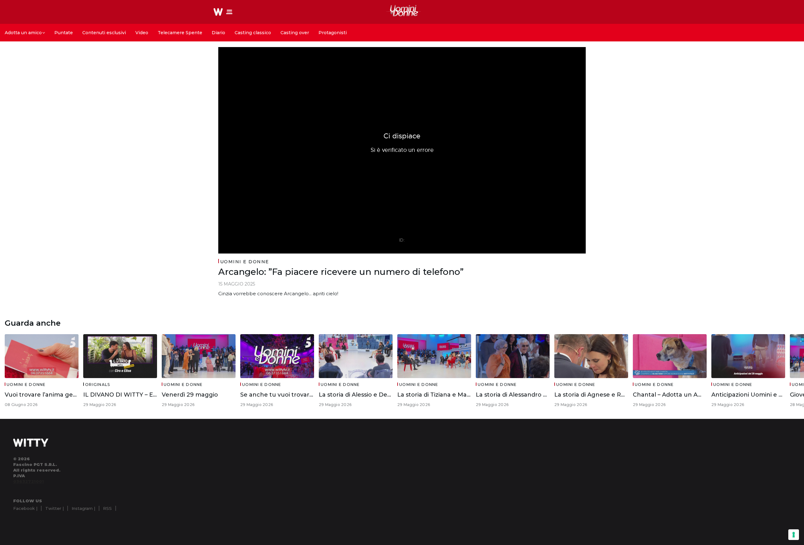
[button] (229, 12)
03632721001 (28, 481)
